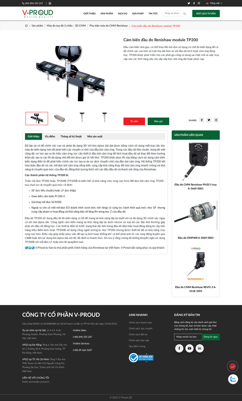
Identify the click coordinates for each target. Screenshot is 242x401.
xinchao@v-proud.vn (39, 382)
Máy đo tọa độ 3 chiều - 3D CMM (66, 25)
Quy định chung (137, 346)
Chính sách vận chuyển (140, 328)
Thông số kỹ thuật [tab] (71, 136)
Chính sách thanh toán (140, 323)
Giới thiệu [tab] (33, 136)
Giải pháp (138, 14)
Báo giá (158, 121)
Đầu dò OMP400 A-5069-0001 (196, 238)
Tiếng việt (214, 3)
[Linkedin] (200, 348)
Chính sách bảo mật (139, 340)
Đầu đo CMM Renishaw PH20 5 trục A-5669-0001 (196, 186)
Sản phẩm (107, 14)
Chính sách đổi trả (138, 334)
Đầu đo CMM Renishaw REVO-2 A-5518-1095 (195, 289)
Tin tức (153, 14)
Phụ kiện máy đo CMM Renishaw (109, 25)
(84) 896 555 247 (34, 3)
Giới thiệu (89, 14)
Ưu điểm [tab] (50, 136)
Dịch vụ (122, 14)
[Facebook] (179, 348)
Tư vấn (134, 121)
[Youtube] (189, 348)
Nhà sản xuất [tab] (94, 136)
